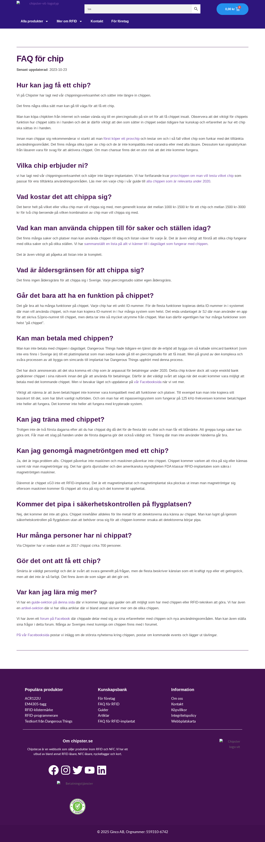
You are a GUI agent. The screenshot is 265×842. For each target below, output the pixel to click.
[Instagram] (65, 770)
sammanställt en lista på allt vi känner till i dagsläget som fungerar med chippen (145, 244)
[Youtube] (89, 770)
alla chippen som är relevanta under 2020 (178, 181)
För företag (120, 21)
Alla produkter (32, 21)
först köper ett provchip (122, 139)
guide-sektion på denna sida (53, 602)
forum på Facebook (55, 619)
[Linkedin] (101, 770)
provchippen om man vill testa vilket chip (202, 176)
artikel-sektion (32, 608)
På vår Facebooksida (33, 635)
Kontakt (97, 21)
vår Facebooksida (147, 382)
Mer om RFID (67, 21)
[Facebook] (53, 770)
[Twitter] (77, 770)
